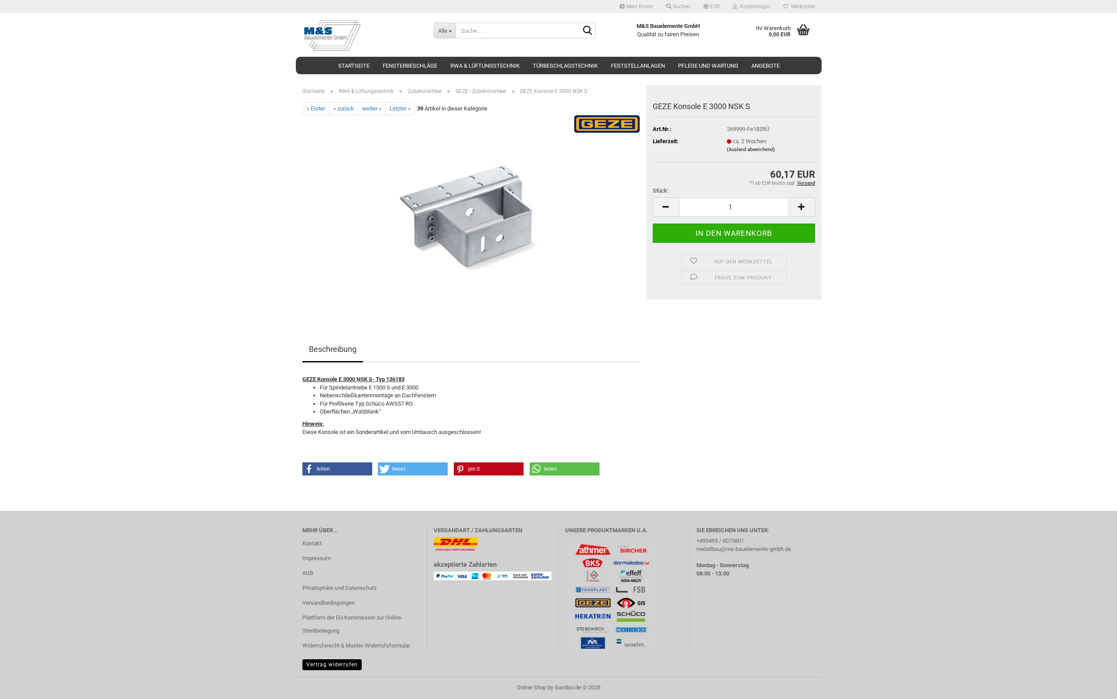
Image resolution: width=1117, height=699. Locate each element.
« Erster (316, 108)
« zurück (343, 108)
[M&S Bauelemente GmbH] (361, 35)
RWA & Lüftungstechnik (485, 65)
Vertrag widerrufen (332, 664)
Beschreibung (332, 349)
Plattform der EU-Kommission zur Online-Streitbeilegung (352, 624)
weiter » (371, 108)
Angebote (765, 65)
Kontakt (312, 543)
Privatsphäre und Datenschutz (339, 588)
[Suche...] (587, 31)
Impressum (316, 558)
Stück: (660, 190)
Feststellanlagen (638, 65)
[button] (711, 6)
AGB (307, 573)
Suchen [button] (681, 6)
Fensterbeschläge (410, 65)
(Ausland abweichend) (751, 149)
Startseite (354, 65)
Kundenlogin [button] (753, 6)
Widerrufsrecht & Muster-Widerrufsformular (356, 645)
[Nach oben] (1093, 686)
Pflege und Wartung (708, 65)
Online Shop (531, 687)
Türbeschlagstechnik (565, 65)
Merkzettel (801, 6)
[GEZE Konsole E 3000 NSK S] (471, 213)
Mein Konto (639, 6)
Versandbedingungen (328, 602)
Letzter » (400, 108)
